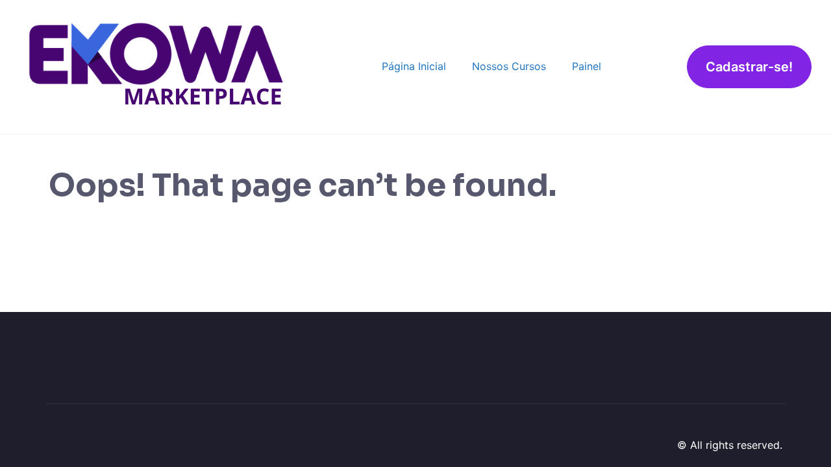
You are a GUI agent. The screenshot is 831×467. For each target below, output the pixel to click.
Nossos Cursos (509, 66)
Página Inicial (414, 66)
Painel (586, 66)
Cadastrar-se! (749, 67)
